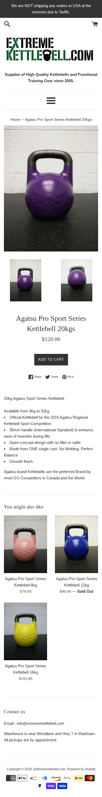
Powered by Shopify (81, 769)
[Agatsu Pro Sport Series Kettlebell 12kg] (76, 544)
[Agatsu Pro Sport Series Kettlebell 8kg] (25, 544)
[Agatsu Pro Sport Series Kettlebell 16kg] (25, 631)
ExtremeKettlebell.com (49, 769)
